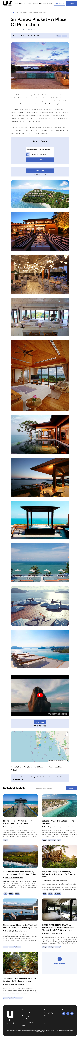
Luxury (65, 35)
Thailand (28, 36)
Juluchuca (47, 880)
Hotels (21, 3)
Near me (35, 3)
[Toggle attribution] (68, 761)
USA (10, 877)
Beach (58, 35)
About (51, 3)
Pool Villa (59, 777)
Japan (53, 933)
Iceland (15, 931)
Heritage (51, 947)
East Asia (59, 933)
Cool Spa (33, 777)
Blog (25, 3)
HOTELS (13, 12)
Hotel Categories (43, 3)
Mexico (54, 880)
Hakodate (47, 933)
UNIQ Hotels (31, 29)
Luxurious (46, 777)
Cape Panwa (27, 777)
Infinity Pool (39, 777)
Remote (18, 947)
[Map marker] (40, 745)
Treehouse (58, 893)
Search (40, 159)
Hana (6, 877)
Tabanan (7, 984)
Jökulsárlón (8, 931)
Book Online (40, 170)
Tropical (20, 779)
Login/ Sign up (59, 3)
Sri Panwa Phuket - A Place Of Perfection (32, 12)
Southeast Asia (36, 36)
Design (45, 947)
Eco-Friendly (52, 840)
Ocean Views (53, 777)
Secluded (15, 779)
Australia (15, 827)
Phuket (23, 36)
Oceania (21, 827)
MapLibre (64, 760)
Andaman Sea (19, 777)
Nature (17, 893)
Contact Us (65, 1010)
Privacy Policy (48, 1013)
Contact (71, 3)
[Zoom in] (67, 733)
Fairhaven (8, 827)
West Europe (23, 931)
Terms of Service (49, 1010)
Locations (29, 3)
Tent (59, 840)
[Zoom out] (67, 735)
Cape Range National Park (52, 827)
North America (18, 877)
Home (16, 3)
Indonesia (14, 984)
